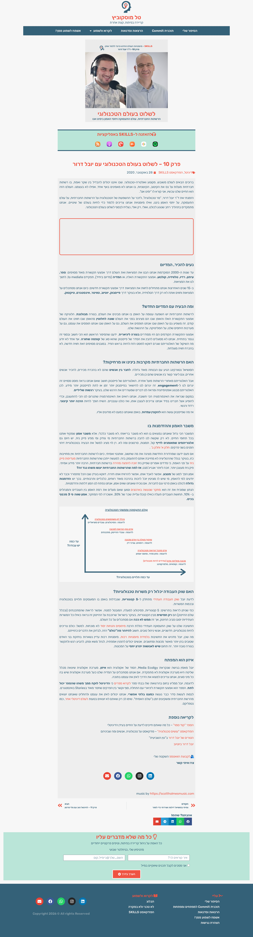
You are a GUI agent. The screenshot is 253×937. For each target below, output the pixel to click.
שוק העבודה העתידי (166, 599)
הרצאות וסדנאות (132, 31)
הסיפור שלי (190, 31)
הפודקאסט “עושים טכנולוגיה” (175, 731)
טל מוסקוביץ (126, 17)
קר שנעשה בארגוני (145, 490)
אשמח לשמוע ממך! (68, 31)
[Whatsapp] (129, 776)
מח (159, 490)
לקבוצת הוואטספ (179, 756)
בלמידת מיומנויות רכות (135, 637)
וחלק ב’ (155, 447)
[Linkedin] (150, 776)
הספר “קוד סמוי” (183, 725)
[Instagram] (139, 776)
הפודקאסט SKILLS (171, 172)
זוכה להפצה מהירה (125, 463)
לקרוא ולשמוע (102, 31)
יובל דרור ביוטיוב (184, 744)
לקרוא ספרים (122, 683)
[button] (188, 821)
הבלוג (150, 901)
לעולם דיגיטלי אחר (76, 699)
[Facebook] (118, 776)
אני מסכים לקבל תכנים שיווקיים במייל (164, 865)
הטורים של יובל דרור (181, 738)
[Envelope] (107, 776)
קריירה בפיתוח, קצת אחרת (126, 22)
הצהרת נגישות (210, 923)
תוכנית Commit (163, 31)
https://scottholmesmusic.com (172, 793)
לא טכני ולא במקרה (141, 907)
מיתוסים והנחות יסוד (113, 626)
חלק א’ (165, 447)
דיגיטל (188, 172)
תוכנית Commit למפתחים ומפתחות (196, 907)
